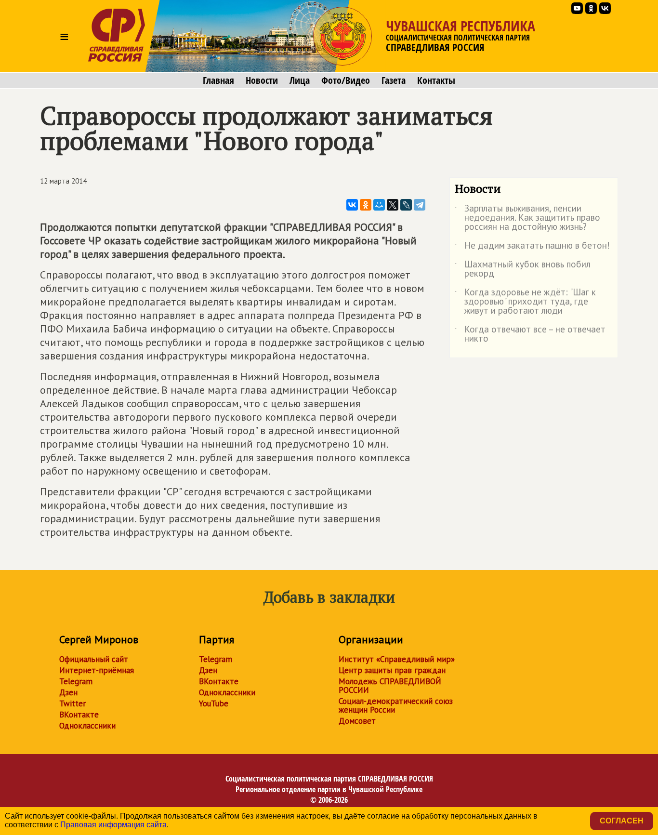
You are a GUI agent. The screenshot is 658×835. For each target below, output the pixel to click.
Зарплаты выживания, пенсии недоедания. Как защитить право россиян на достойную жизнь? (527, 218)
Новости (262, 80)
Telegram (75, 681)
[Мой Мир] (379, 205)
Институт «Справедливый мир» (397, 659)
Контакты (436, 80)
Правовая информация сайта (113, 825)
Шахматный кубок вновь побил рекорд (523, 269)
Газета (394, 80)
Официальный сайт (93, 659)
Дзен (68, 692)
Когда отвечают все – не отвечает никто (530, 334)
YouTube (213, 703)
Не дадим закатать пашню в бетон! (532, 247)
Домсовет (357, 720)
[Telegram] (419, 205)
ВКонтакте (79, 714)
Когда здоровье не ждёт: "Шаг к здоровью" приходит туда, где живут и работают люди (525, 302)
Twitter (72, 703)
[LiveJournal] (406, 205)
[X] (392, 205)
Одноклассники (87, 725)
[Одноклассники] (365, 205)
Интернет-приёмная (96, 670)
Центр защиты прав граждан (392, 670)
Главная (218, 80)
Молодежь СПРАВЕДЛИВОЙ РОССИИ (390, 685)
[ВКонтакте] (352, 205)
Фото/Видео (345, 80)
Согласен (622, 821)
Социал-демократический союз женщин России (396, 705)
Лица (300, 80)
